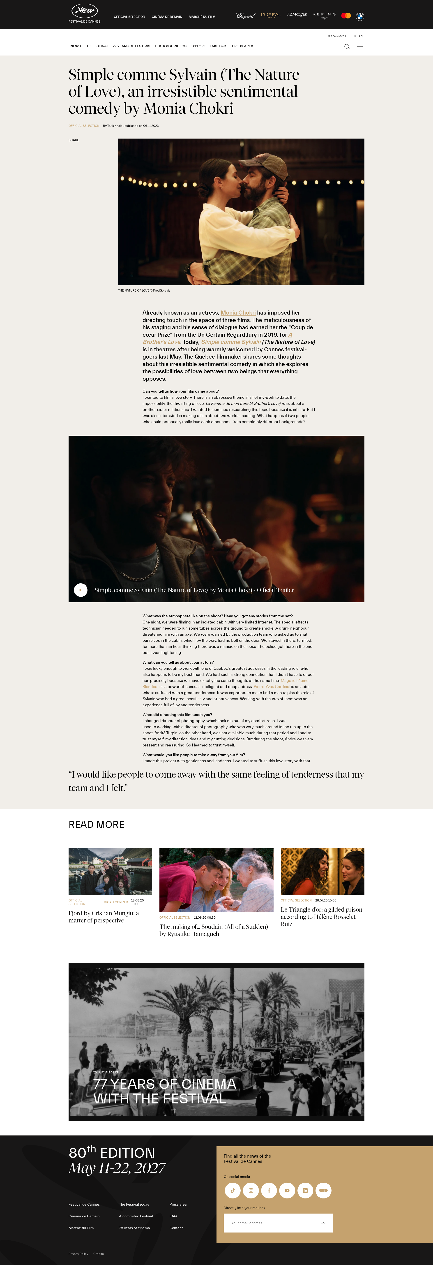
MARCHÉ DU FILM (202, 17)
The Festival (96, 46)
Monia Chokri (238, 312)
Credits (98, 1254)
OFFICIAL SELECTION (129, 17)
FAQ (173, 1216)
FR (354, 35)
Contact (176, 1228)
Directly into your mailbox (244, 1208)
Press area (242, 46)
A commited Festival (136, 1216)
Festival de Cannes (84, 1204)
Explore (198, 46)
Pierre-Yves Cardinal (272, 686)
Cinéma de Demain (84, 1216)
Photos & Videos (171, 46)
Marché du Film (81, 1228)
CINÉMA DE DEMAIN (167, 17)
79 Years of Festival (132, 46)
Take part (219, 46)
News (75, 46)
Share (74, 140)
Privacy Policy (78, 1254)
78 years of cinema (134, 1228)
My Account (337, 35)
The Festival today (134, 1204)
